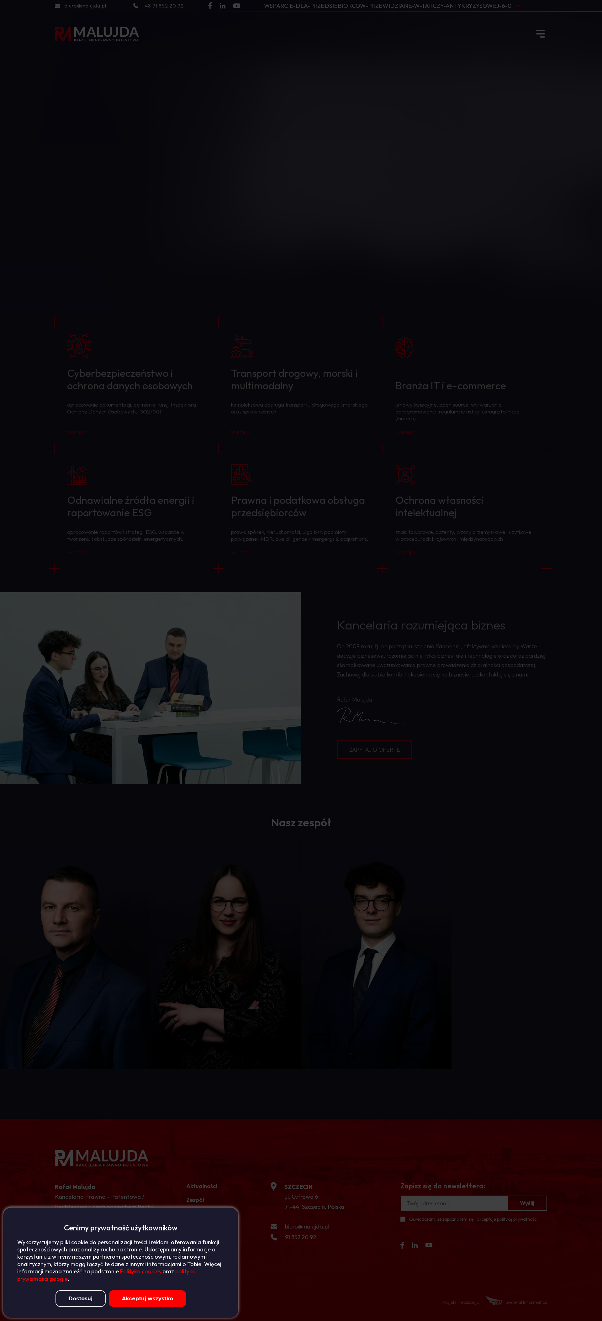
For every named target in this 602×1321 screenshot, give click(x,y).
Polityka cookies (140, 1271)
